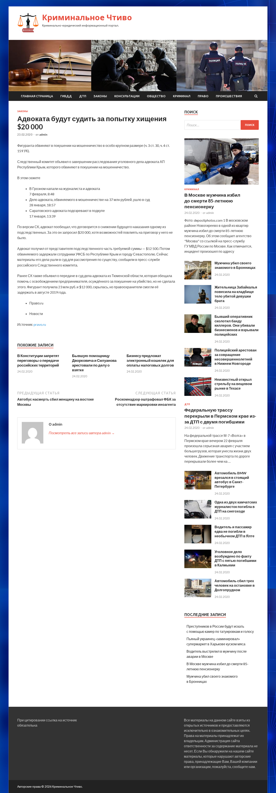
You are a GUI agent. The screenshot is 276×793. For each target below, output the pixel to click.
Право (203, 96)
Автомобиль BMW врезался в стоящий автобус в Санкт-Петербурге (232, 479)
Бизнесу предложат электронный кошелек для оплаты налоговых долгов (150, 360)
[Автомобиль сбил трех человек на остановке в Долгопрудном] (197, 596)
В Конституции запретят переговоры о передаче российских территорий (38, 360)
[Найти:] (221, 125)
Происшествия (229, 96)
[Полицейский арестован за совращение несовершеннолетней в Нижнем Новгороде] (197, 365)
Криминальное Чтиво (87, 17)
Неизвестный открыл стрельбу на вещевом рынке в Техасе (233, 383)
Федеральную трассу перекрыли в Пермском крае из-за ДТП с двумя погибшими (220, 415)
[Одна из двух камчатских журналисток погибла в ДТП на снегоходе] (197, 517)
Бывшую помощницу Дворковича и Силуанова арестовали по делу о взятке (94, 362)
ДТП (82, 96)
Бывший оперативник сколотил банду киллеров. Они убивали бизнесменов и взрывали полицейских (237, 325)
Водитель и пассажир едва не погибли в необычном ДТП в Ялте (234, 531)
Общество (156, 96)
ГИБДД (66, 96)
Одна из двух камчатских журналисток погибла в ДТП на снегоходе (236, 506)
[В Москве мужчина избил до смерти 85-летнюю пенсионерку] (221, 185)
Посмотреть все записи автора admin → (82, 433)
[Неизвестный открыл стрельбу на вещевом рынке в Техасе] (197, 394)
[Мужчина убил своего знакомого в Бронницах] (197, 278)
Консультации (127, 96)
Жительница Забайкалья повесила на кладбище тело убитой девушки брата (236, 293)
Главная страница (37, 96)
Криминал (181, 96)
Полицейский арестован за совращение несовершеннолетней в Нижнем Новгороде (236, 356)
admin (43, 134)
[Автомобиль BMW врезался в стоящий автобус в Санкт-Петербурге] (197, 488)
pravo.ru (40, 324)
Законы (100, 96)
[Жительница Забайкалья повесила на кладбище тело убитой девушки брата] (197, 302)
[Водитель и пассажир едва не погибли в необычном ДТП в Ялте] (197, 542)
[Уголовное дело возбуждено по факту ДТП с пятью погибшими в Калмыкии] (197, 567)
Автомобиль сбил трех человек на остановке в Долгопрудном (235, 585)
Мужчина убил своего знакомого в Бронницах (235, 265)
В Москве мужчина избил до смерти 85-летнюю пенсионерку (212, 200)
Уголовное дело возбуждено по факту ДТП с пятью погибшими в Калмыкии (235, 558)
